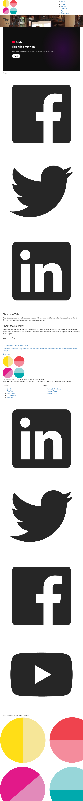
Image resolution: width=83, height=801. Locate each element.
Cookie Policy (52, 393)
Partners (64, 9)
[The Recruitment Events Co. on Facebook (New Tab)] (41, 634)
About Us (10, 397)
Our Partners (11, 395)
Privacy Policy (52, 391)
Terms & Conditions (54, 389)
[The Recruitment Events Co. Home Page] (41, 367)
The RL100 (11, 393)
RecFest (10, 391)
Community (65, 13)
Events (63, 6)
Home (63, 4)
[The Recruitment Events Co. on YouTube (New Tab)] (41, 713)
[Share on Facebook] (41, 152)
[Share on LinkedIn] (41, 310)
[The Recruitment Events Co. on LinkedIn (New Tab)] (41, 477)
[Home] (28, 7)
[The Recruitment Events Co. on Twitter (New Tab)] (41, 556)
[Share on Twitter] (41, 231)
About (63, 11)
